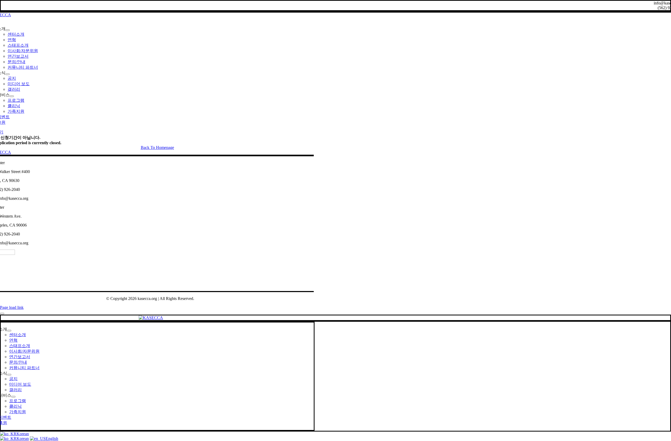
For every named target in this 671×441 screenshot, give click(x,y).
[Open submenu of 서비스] (12, 96)
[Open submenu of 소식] (8, 74)
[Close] (2, 313)
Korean (23, 434)
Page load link (12, 307)
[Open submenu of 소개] (8, 30)
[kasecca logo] (151, 317)
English (52, 438)
